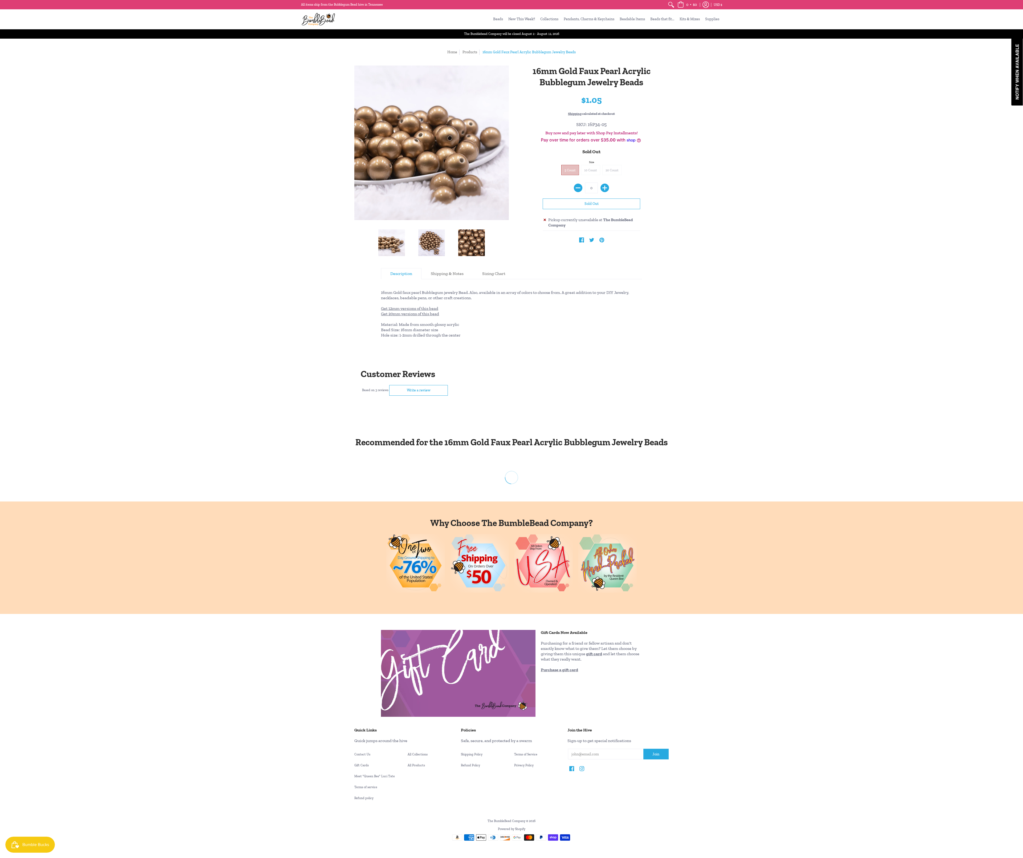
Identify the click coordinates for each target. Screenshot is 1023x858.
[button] (687, 4)
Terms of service (365, 787)
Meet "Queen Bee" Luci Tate (374, 776)
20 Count (612, 170)
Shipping (575, 114)
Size (591, 162)
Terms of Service (525, 754)
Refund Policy (470, 765)
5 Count (570, 170)
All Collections (418, 754)
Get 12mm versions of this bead (409, 308)
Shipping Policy (471, 754)
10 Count (590, 170)
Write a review (419, 390)
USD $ (718, 5)
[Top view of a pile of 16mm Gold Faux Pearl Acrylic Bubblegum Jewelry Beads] (431, 242)
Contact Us (362, 754)
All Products (416, 765)
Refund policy (364, 798)
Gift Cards (361, 765)
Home (452, 52)
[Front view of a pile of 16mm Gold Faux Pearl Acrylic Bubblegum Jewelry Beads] (391, 242)
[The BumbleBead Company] (318, 19)
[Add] (604, 188)
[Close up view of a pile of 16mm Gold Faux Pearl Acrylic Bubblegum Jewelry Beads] (471, 242)
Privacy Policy (524, 765)
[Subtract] (578, 188)
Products (469, 52)
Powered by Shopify (511, 829)
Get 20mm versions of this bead (410, 313)
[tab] (401, 273)
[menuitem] (671, 4)
